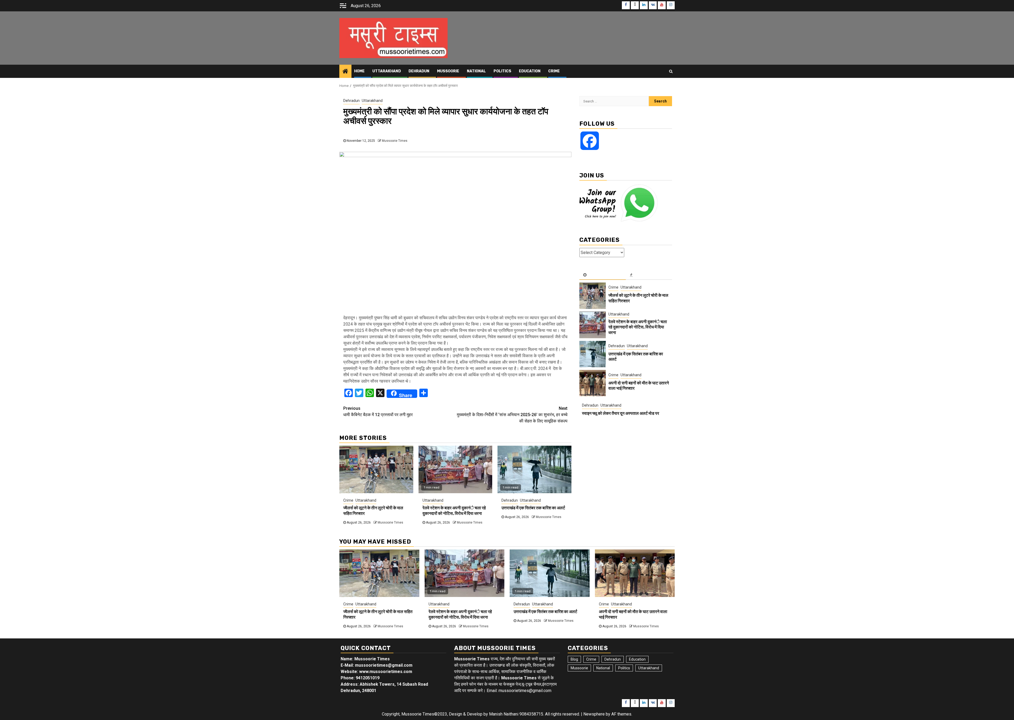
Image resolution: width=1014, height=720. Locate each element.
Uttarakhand (386, 71)
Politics (502, 71)
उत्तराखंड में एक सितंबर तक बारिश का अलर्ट (533, 507)
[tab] (602, 275)
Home (359, 71)
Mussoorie (448, 71)
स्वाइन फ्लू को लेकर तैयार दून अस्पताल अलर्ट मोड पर (620, 413)
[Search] (671, 71)
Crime (554, 71)
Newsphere (594, 714)
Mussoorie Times (394, 141)
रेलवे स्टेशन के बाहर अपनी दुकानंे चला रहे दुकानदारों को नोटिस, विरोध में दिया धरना (454, 510)
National (476, 71)
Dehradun (419, 71)
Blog (574, 659)
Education (530, 71)
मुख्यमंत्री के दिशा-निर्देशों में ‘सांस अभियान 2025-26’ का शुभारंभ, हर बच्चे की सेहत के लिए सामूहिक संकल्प (512, 414)
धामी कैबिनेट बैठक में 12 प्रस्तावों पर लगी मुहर (378, 411)
